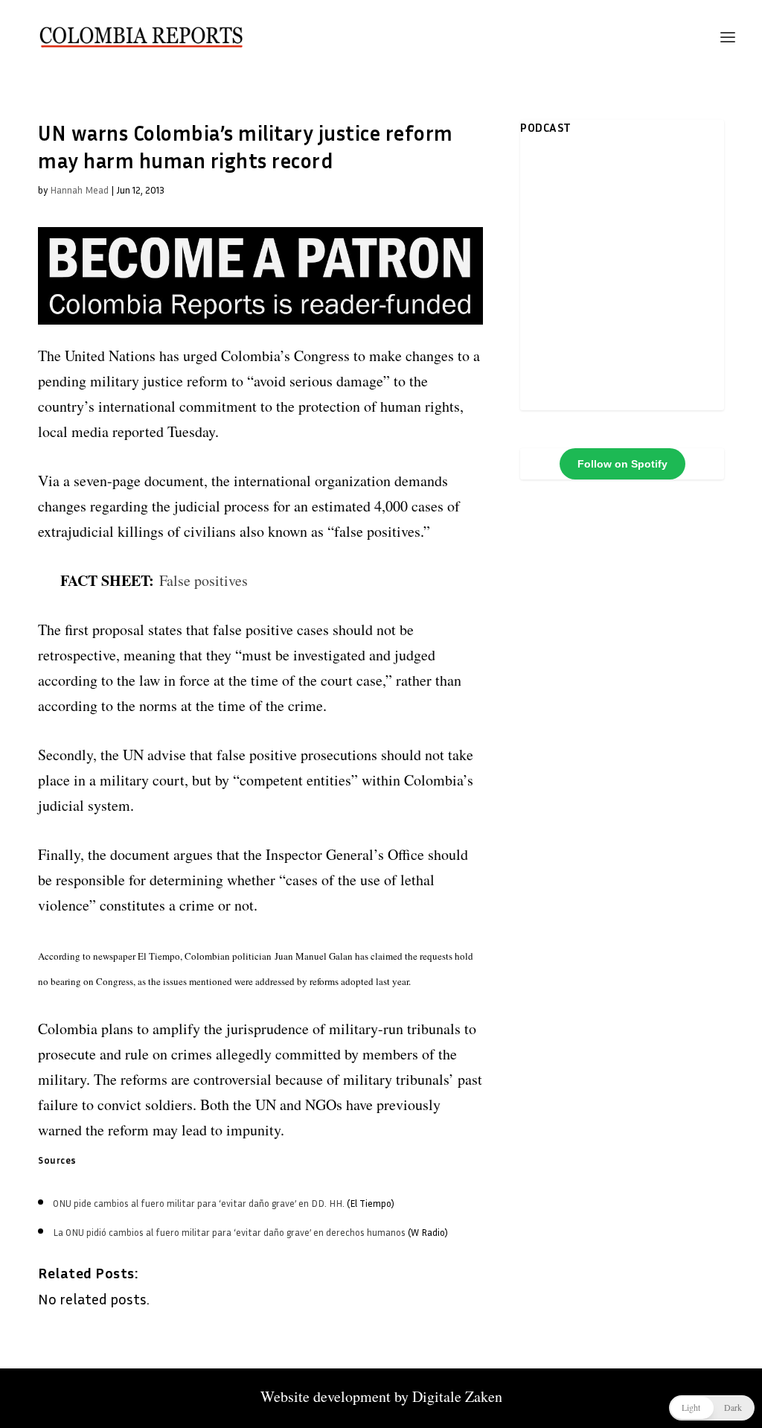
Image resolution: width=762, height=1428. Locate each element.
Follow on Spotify (622, 464)
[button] (712, 1408)
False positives (203, 580)
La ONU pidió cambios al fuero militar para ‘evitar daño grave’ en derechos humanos (229, 1232)
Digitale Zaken (457, 1396)
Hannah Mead (79, 190)
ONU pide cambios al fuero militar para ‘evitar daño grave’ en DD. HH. (199, 1203)
